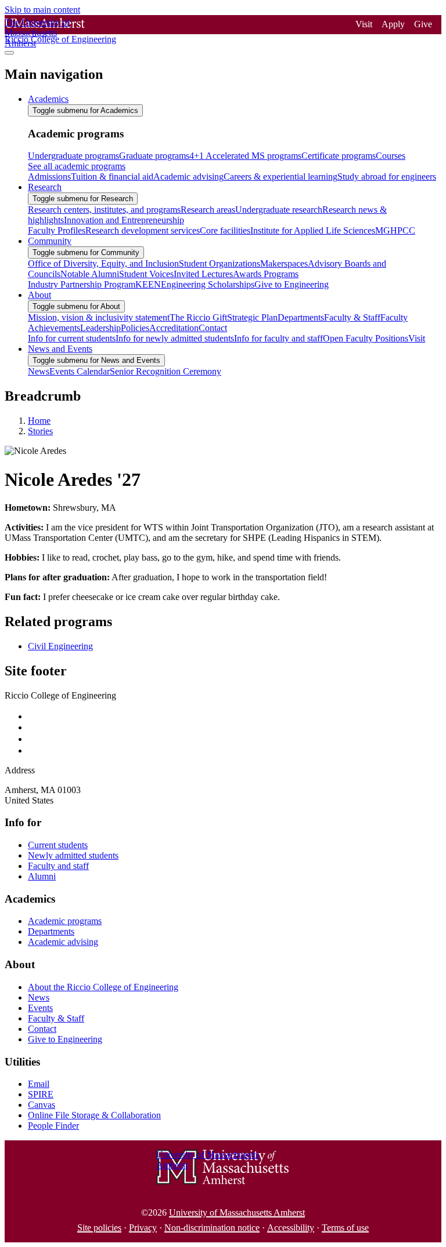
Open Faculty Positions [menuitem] (365, 338)
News (38, 997)
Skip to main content (42, 9)
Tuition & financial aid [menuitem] (112, 176)
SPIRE (40, 1094)
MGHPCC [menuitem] (395, 230)
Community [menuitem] (49, 241)
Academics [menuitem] (48, 99)
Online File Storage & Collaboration (94, 1115)
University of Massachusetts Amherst (237, 1212)
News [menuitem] (38, 371)
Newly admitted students (73, 855)
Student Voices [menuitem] (146, 274)
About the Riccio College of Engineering (103, 987)
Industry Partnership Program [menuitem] (81, 284)
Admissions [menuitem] (49, 176)
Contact (42, 1029)
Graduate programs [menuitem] (154, 156)
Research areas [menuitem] (208, 210)
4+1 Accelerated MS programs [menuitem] (245, 156)
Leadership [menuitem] (100, 328)
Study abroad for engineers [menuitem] (386, 176)
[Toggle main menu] (9, 52)
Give (423, 24)
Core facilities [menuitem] (225, 230)
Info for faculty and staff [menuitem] (278, 338)
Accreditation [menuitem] (174, 328)
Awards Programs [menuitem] (265, 274)
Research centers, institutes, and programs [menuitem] (104, 210)
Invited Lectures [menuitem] (203, 274)
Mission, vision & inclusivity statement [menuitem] (99, 317)
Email (38, 1084)
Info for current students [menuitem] (72, 338)
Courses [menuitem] (390, 156)
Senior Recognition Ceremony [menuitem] (165, 371)
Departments (51, 931)
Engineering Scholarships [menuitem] (207, 284)
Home (39, 421)
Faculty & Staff (56, 1018)
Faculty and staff (58, 866)
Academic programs (65, 921)
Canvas (41, 1105)
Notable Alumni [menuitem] (89, 274)
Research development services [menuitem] (142, 230)
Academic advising (63, 942)
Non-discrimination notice (212, 1228)
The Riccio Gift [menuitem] (198, 317)
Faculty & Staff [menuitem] (352, 317)
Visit (363, 24)
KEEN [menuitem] (148, 284)
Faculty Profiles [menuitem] (56, 230)
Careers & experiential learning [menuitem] (280, 176)
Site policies (99, 1228)
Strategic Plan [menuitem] (252, 317)
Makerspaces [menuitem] (284, 263)
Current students (58, 845)
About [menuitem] (39, 295)
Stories (40, 431)
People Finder (53, 1125)
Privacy (143, 1228)
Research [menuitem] (45, 187)
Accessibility (290, 1228)
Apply (393, 24)
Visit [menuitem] (416, 338)
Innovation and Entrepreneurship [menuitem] (124, 220)
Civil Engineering (60, 646)
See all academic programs (76, 166)
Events (40, 1008)
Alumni (42, 876)
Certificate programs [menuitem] (338, 156)
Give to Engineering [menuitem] (291, 284)
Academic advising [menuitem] (188, 176)
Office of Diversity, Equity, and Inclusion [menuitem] (103, 263)
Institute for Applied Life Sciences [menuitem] (312, 230)
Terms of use (345, 1228)
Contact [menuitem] (213, 328)
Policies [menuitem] (135, 328)
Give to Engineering (65, 1039)
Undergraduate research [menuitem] (278, 210)
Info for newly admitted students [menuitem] (175, 338)
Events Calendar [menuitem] (79, 371)
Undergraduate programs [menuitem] (73, 156)
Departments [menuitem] (301, 317)
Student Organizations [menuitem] (219, 263)
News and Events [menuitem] (60, 349)
